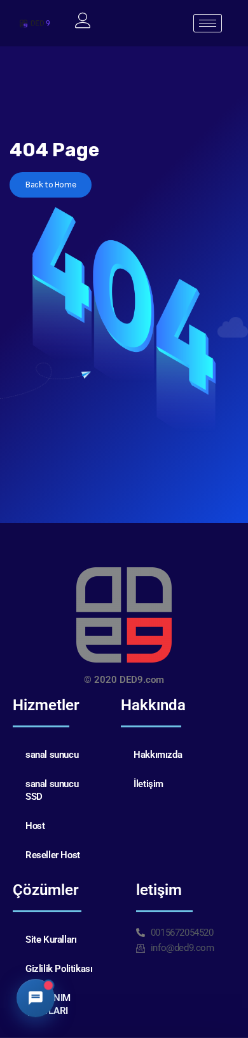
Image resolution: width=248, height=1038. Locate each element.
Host (35, 826)
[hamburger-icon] (207, 23)
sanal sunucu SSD (51, 790)
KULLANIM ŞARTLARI (48, 1004)
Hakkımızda (158, 754)
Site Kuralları (50, 939)
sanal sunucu (51, 754)
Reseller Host (52, 855)
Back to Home (50, 184)
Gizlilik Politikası (58, 968)
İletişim (148, 784)
